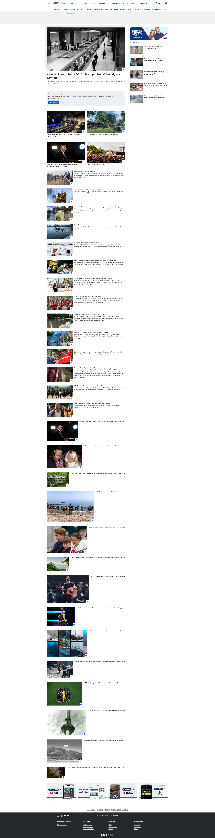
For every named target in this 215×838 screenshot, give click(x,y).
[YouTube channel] (65, 816)
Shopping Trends (128, 3)
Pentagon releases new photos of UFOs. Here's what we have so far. (104, 740)
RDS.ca (136, 829)
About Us (107, 809)
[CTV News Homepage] (59, 3)
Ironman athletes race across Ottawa (85, 171)
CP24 (110, 825)
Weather (72, 9)
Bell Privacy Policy (88, 825)
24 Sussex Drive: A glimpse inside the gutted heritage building (92, 368)
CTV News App (91, 809)
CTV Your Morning (114, 3)
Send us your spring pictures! (58, 94)
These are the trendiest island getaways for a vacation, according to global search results (98, 557)
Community (137, 9)
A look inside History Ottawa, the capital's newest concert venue (63, 135)
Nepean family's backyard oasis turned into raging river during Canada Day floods (98, 207)
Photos (116, 9)
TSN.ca (111, 829)
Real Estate (146, 9)
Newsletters (100, 809)
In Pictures (101, 3)
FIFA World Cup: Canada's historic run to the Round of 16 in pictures (105, 683)
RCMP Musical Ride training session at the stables (89, 385)
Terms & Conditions (88, 827)
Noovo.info (137, 825)
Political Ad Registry (88, 829)
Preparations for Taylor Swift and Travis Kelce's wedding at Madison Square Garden (100, 661)
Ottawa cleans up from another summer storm (102, 134)
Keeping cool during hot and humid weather (87, 242)
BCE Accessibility (62, 825)
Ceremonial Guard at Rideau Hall (84, 350)
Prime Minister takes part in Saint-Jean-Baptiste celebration (92, 403)
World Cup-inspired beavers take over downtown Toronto (91, 332)
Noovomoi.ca (137, 827)
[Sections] (48, 3)
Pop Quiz (129, 9)
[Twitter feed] (58, 816)
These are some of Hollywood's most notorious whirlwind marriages (105, 446)
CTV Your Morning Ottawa (84, 9)
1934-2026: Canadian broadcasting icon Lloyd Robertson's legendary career (62, 165)
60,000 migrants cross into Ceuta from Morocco (111, 492)
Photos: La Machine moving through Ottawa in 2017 (89, 189)
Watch (93, 3)
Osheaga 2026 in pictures (95, 165)
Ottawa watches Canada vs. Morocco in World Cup (89, 296)
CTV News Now (142, 3)
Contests (122, 9)
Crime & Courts (156, 9)
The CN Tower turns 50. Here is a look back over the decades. (106, 710)
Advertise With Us (116, 809)
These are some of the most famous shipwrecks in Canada (107, 630)
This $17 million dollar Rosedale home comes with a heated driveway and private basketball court (96, 767)
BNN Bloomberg (113, 827)
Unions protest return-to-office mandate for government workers (93, 278)
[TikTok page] (61, 816)
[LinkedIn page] (68, 816)
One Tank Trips (98, 9)
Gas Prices (108, 9)
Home (71, 3)
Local (78, 3)
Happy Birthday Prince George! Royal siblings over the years (107, 527)
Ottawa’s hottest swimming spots (84, 224)
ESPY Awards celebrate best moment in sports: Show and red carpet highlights (101, 608)
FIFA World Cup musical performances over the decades (108, 576)
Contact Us (125, 809)
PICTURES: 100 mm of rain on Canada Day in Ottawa (89, 314)
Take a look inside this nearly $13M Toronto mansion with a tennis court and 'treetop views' (98, 473)
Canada (85, 3)
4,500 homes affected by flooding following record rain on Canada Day (95, 260)
